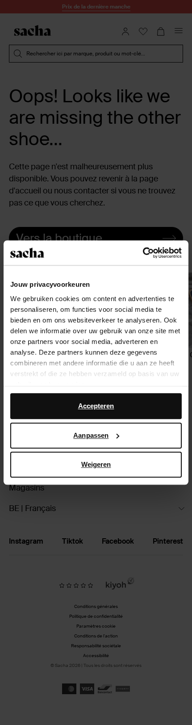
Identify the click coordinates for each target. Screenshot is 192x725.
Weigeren (96, 464)
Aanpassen (91, 435)
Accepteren (96, 406)
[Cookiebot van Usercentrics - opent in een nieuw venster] (143, 253)
